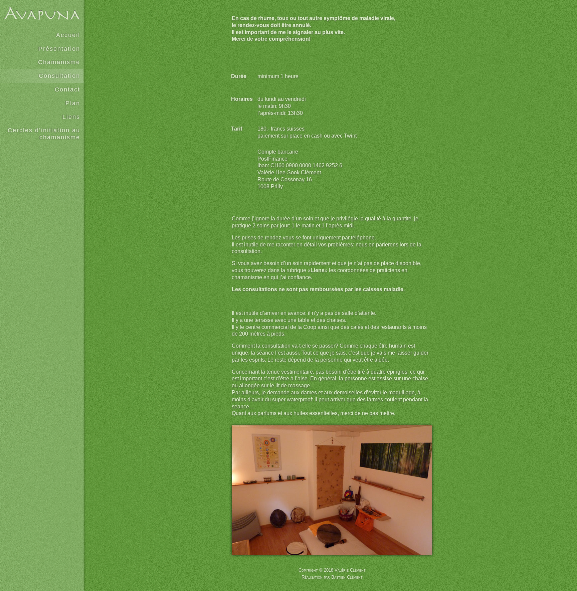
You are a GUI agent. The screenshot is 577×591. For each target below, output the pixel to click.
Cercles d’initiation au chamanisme (44, 134)
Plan (72, 103)
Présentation (59, 48)
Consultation (59, 75)
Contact (67, 89)
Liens (71, 117)
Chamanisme (59, 62)
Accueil (68, 35)
